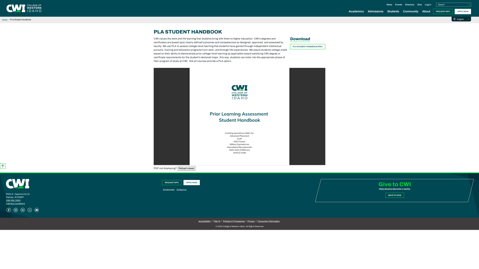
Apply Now (462, 11)
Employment (169, 190)
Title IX (216, 221)
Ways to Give (394, 195)
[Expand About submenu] (426, 14)
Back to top (3, 166)
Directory (409, 4)
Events (398, 4)
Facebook (8, 210)
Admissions (375, 11)
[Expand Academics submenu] (356, 14)
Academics (356, 11)
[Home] (17, 183)
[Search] (469, 4)
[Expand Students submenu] (393, 14)
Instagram (15, 210)
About (426, 11)
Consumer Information (269, 221)
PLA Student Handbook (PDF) (308, 47)
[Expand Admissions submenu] (375, 14)
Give (419, 4)
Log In (428, 4)
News (389, 4)
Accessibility (204, 221)
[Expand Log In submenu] (428, 7)
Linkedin (22, 210)
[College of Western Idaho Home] (23, 8)
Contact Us (181, 190)
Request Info (443, 11)
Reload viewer (186, 168)
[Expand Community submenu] (410, 14)
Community (410, 11)
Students (393, 11)
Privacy (251, 221)
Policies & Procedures (234, 221)
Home (4, 20)
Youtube (36, 210)
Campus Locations (15, 203)
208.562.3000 (13, 200)
